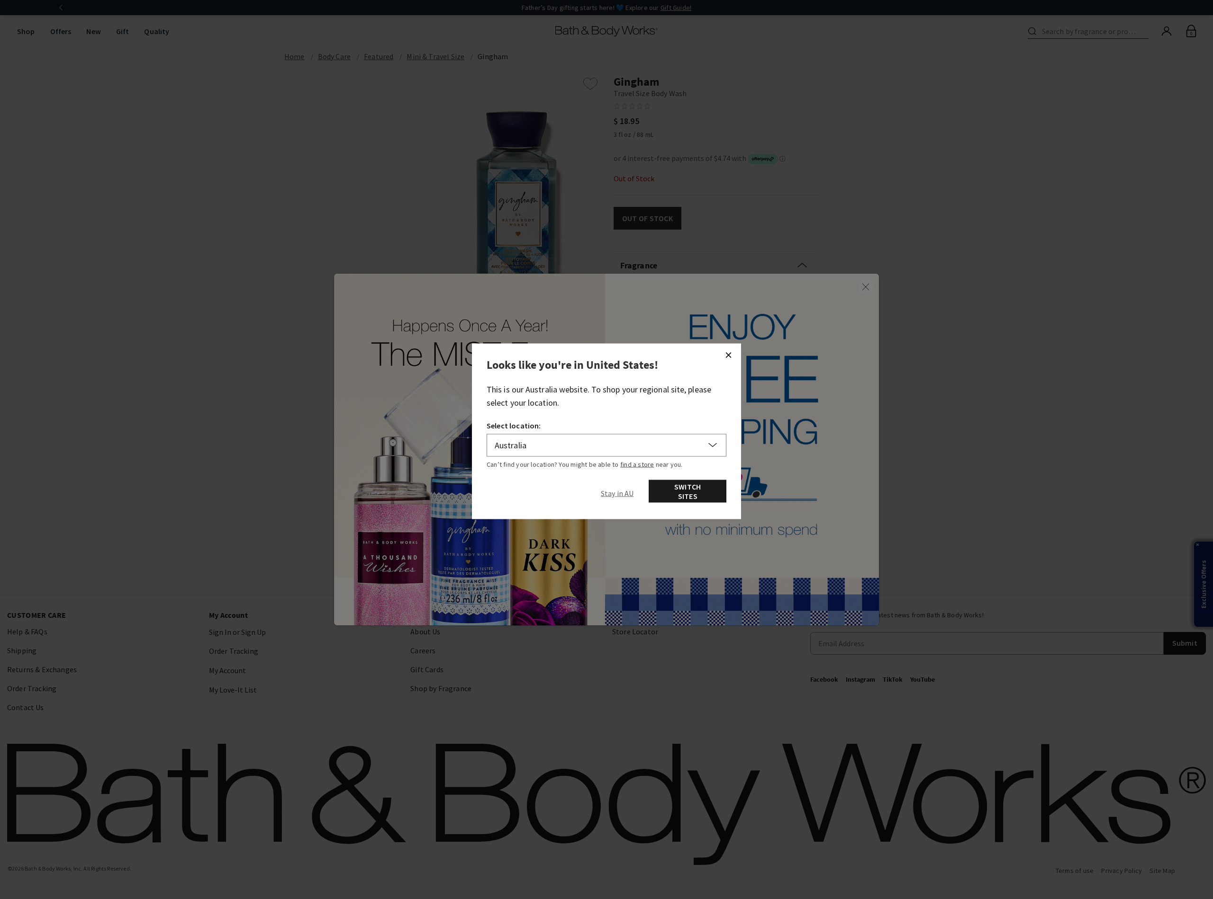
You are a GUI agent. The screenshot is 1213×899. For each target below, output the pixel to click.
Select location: (514, 425)
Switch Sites (687, 490)
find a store (637, 464)
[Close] (728, 354)
